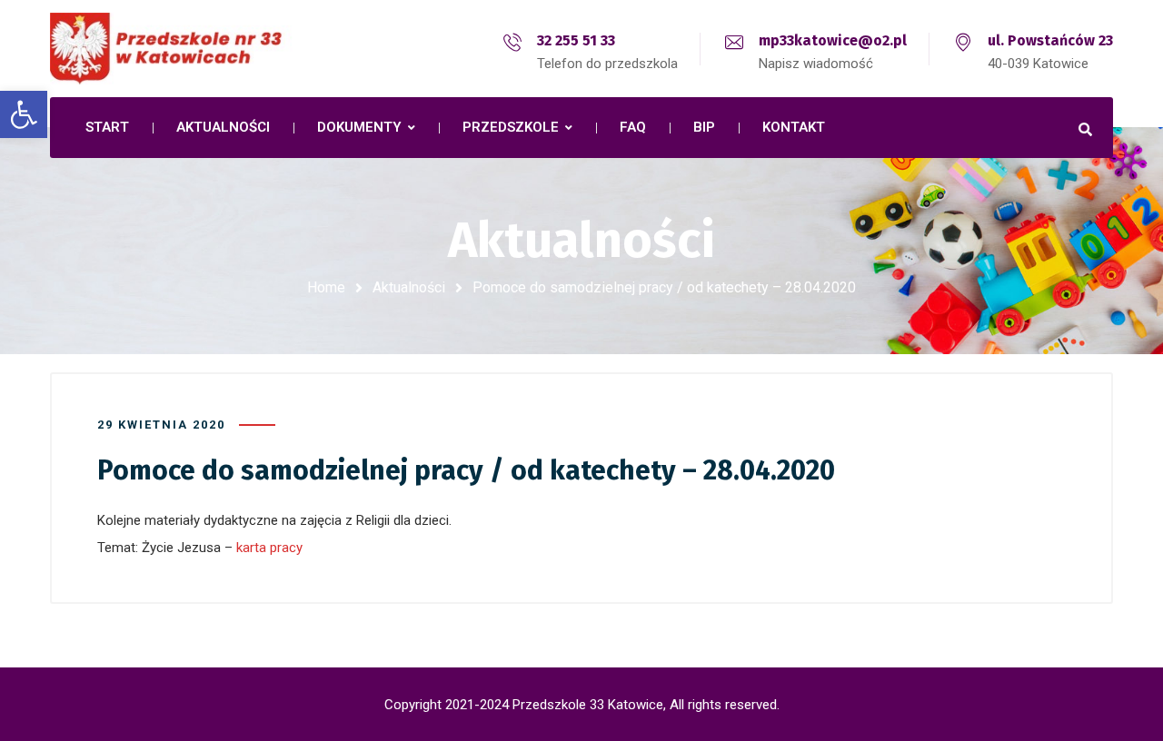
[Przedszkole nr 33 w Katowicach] (209, 48)
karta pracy (269, 547)
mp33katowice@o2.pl (833, 40)
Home (326, 287)
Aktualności (409, 287)
